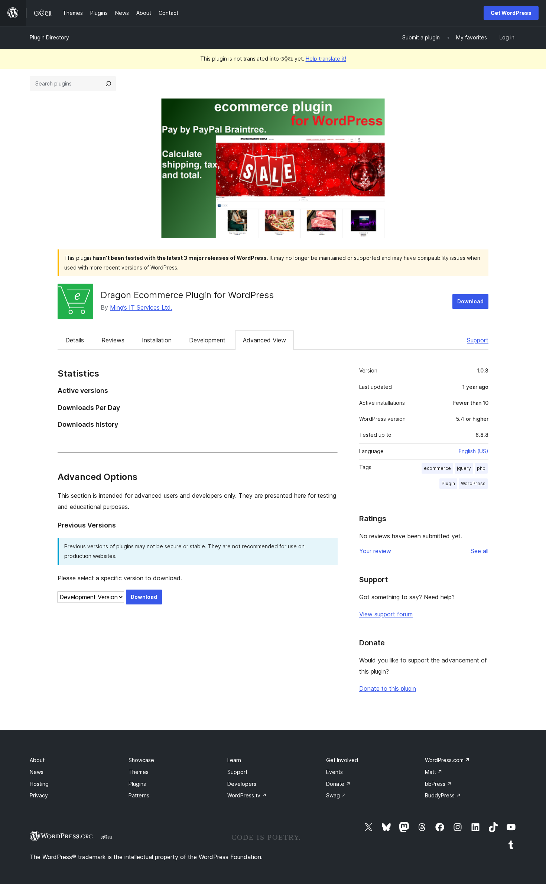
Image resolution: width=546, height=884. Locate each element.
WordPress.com (447, 760)
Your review (375, 551)
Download (470, 301)
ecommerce (437, 468)
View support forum (386, 614)
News (36, 772)
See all (479, 551)
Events (334, 772)
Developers (241, 784)
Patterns (139, 795)
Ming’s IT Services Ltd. (141, 307)
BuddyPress (443, 795)
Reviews (112, 340)
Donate (338, 784)
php (481, 468)
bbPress (438, 784)
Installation (157, 340)
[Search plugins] (108, 83)
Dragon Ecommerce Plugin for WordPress (187, 295)
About (37, 760)
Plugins (137, 784)
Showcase (141, 760)
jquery (464, 468)
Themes (139, 772)
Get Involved (342, 760)
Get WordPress (511, 13)
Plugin (448, 483)
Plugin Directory (49, 37)
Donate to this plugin (387, 688)
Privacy (39, 795)
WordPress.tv (247, 795)
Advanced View (264, 340)
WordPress (473, 483)
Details (74, 340)
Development (207, 340)
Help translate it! (326, 58)
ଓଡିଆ (107, 837)
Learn (234, 760)
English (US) (473, 451)
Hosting (39, 784)
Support (477, 340)
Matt (433, 772)
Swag (336, 795)
